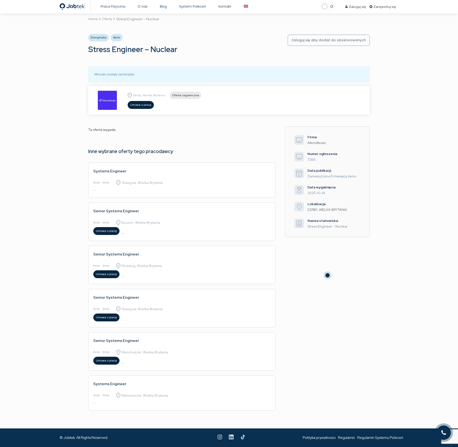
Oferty (107, 19)
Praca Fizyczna (113, 6)
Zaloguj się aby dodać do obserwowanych (328, 40)
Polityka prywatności (319, 437)
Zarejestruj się (384, 7)
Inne (96, 182)
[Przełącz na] (246, 6)
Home (93, 19)
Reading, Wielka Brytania (142, 266)
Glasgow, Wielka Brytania (142, 183)
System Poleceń (192, 6)
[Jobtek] (72, 5)
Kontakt (225, 6)
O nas (142, 6)
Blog (163, 6)
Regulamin (346, 437)
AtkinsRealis (316, 143)
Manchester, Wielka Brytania (145, 352)
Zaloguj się (357, 7)
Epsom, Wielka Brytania (141, 222)
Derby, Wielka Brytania (149, 95)
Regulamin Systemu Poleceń (380, 437)
